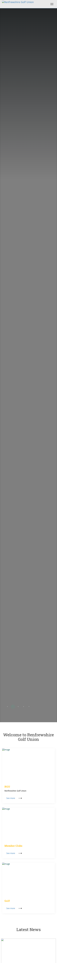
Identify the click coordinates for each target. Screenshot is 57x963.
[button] (7, 706)
